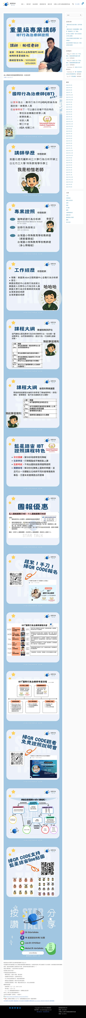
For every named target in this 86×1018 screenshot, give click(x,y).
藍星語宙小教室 (70, 217)
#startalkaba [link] (37, 1001)
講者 (5, 77)
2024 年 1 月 (69, 148)
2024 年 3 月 (69, 143)
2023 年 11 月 (69, 153)
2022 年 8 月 (69, 187)
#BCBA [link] (42, 1001)
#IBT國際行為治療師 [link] (8, 1001)
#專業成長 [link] (31, 1001)
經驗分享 (68, 215)
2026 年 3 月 (69, 90)
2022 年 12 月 (69, 177)
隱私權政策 (39, 1011)
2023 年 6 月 (69, 162)
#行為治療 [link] (21, 1001)
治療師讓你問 (69, 212)
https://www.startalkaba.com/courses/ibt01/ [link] (17, 996)
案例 (67, 210)
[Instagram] (12, 1008)
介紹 (67, 195)
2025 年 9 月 (69, 102)
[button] (24, 4)
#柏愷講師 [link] (26, 1001)
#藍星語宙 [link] (16, 1001)
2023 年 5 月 (69, 165)
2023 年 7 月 (69, 160)
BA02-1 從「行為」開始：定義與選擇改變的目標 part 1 (74, 63)
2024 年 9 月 (69, 129)
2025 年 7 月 (69, 104)
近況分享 (68, 222)
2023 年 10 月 (69, 155)
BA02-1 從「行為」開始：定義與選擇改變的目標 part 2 (74, 56)
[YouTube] (15, 1008)
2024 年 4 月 (69, 141)
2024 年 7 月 (69, 133)
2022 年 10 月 (69, 182)
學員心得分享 (69, 200)
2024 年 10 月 (69, 126)
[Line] (20, 1008)
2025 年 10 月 (69, 99)
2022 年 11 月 (69, 179)
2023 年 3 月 (69, 170)
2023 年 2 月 (69, 172)
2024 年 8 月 (69, 131)
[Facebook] (10, 1008)
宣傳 (67, 203)
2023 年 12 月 (69, 150)
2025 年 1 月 (69, 119)
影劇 (67, 205)
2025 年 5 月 (69, 109)
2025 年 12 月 (69, 95)
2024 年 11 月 (69, 124)
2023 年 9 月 (69, 158)
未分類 (67, 207)
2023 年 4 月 (69, 167)
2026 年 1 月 (69, 92)
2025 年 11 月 (69, 97)
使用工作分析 (78, 67)
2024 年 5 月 (69, 138)
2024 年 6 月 (69, 136)
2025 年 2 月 (69, 116)
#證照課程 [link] (51, 1001)
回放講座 (74, 76)
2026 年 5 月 (69, 85)
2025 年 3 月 (69, 114)
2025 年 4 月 (69, 112)
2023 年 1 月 (69, 175)
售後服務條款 (46, 1011)
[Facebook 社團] (17, 1008)
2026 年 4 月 (69, 87)
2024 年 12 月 (69, 121)
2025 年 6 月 (69, 107)
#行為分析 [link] (46, 1001)
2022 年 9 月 (69, 184)
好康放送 (68, 198)
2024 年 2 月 (69, 145)
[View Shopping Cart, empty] (82, 4)
